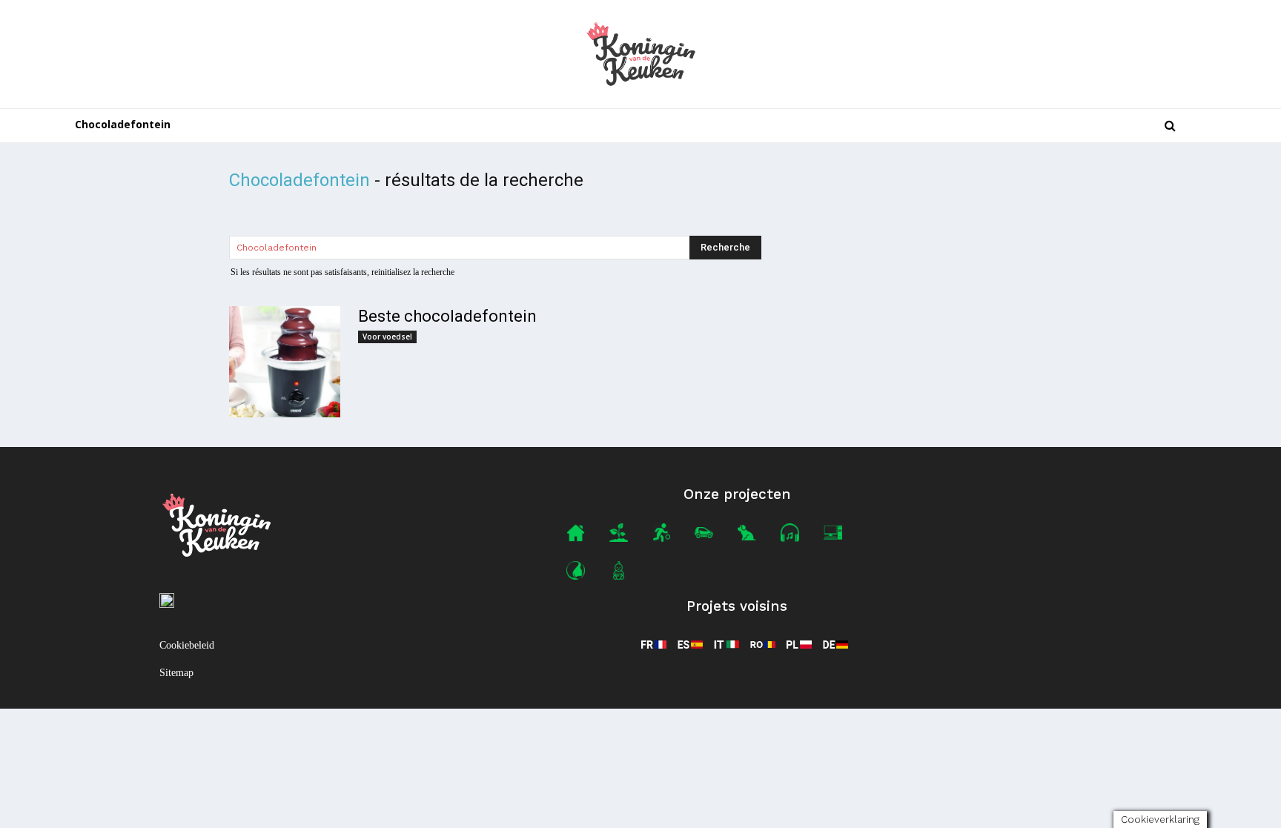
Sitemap (176, 672)
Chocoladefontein (123, 124)
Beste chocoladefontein (447, 316)
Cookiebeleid (186, 645)
